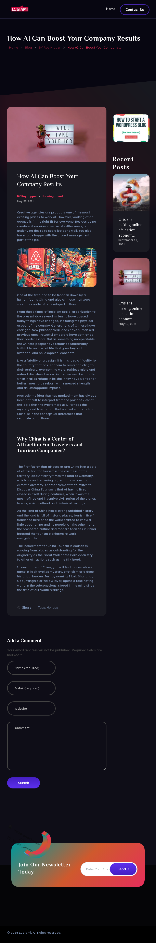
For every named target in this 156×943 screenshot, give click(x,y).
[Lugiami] (20, 8)
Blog (28, 47)
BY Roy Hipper (50, 47)
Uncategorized (52, 196)
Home (13, 47)
